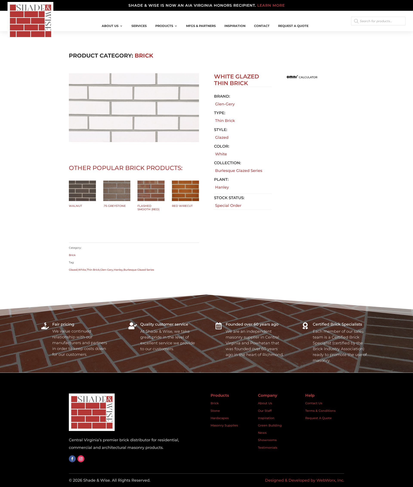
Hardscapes (220, 418)
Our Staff (265, 411)
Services (139, 26)
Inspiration (266, 418)
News (262, 433)
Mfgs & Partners (201, 26)
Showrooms (267, 440)
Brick (144, 55)
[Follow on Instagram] (80, 458)
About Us (110, 26)
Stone (215, 411)
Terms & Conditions (320, 411)
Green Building (270, 425)
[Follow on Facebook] (72, 458)
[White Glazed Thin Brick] (134, 140)
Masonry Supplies (224, 425)
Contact (262, 26)
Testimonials (267, 448)
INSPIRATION (234, 26)
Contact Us (313, 403)
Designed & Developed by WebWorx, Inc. (304, 480)
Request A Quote (293, 26)
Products (164, 26)
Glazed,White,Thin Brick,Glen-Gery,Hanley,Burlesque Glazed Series (111, 269)
